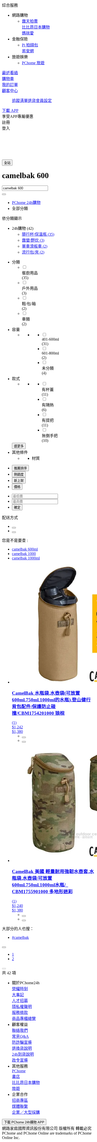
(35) (38, 234)
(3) (33, 240)
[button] (48, 33)
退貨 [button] (32, 100)
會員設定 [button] (44, 100)
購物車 (8, 79)
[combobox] (48, 178)
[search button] (4, 194)
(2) (34, 246)
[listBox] (48, 517)
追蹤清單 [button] (20, 100)
